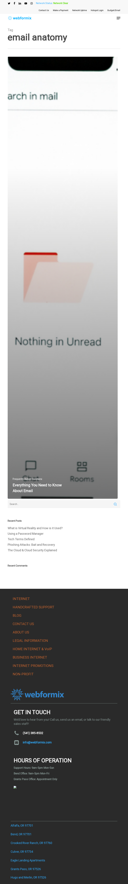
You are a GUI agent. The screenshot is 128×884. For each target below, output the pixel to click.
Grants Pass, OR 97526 (26, 869)
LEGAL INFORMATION (30, 641)
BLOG (17, 616)
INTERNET (21, 599)
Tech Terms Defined (21, 539)
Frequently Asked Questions (27, 479)
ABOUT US (21, 632)
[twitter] (9, 3)
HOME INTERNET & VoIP (32, 649)
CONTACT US (23, 624)
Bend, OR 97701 (21, 834)
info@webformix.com (37, 742)
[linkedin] (19, 3)
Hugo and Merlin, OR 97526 (28, 877)
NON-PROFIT (23, 674)
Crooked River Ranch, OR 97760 (31, 843)
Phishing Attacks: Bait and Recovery (31, 544)
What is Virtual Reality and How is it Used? (35, 528)
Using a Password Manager (26, 533)
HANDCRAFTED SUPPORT (33, 607)
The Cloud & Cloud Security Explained (32, 550)
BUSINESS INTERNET (30, 657)
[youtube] (25, 3)
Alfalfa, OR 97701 (22, 825)
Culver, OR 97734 (22, 851)
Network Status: (52, 3)
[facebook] (14, 3)
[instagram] (31, 3)
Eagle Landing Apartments (28, 860)
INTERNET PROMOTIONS (33, 666)
